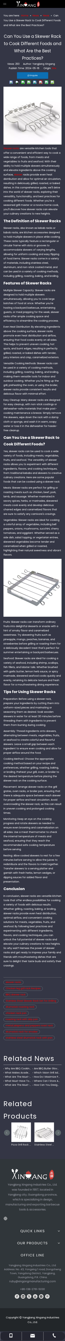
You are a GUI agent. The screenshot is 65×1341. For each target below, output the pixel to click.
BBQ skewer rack (15, 994)
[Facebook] (17, 1296)
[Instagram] (41, 1296)
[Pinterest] (47, 1296)
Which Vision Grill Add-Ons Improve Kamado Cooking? (47, 1072)
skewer (18, 174)
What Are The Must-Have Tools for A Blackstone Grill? (18, 1085)
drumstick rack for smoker (22, 1031)
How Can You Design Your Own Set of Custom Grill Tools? (47, 1085)
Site (54, 68)
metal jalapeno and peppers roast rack (29, 1025)
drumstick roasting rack (20, 1007)
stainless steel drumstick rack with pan (29, 1037)
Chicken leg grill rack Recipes (23, 988)
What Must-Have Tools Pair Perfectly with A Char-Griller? (18, 1081)
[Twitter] (29, 1296)
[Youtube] (35, 1296)
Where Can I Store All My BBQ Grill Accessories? (47, 1081)
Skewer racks (11, 148)
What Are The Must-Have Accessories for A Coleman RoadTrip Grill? (18, 1076)
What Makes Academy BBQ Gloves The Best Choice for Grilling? (18, 1072)
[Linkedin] (23, 1296)
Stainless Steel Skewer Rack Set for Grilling (31, 1001)
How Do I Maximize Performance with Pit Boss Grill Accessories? (47, 1076)
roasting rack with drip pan (22, 1019)
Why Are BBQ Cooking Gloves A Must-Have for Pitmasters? (18, 1068)
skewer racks (13, 982)
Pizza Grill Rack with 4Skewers (21, 1144)
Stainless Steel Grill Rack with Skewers (44, 1144)
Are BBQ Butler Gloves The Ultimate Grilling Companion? (47, 1068)
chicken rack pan (16, 1013)
